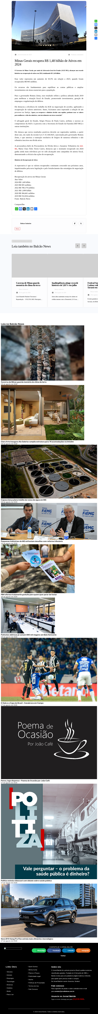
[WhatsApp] (96, 21)
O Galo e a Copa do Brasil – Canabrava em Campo (22, 703)
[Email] (96, 35)
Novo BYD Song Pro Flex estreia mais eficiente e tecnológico (27, 939)
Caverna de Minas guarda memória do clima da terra (23, 382)
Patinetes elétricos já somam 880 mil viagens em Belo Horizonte (28, 635)
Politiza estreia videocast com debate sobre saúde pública (26, 881)
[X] (96, 28)
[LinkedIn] (96, 31)
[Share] (96, 38)
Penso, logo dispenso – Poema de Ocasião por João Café (25, 781)
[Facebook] (96, 24)
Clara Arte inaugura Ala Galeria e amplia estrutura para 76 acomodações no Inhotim (37, 442)
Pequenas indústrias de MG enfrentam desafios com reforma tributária (32, 541)
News (17, 229)
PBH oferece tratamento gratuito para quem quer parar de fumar (29, 594)
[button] (39, 950)
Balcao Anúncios (25, 223)
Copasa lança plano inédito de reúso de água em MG (23, 500)
